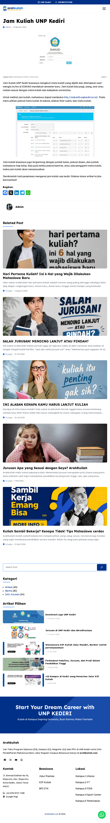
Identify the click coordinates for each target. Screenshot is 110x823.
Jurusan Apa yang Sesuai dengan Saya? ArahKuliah (45, 468)
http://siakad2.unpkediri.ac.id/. (81, 97)
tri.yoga (8, 291)
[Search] (101, 567)
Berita (8, 590)
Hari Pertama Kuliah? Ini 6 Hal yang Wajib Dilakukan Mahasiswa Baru (46, 276)
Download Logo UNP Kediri (60, 614)
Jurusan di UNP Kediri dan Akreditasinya (68, 630)
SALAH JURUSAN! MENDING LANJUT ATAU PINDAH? (46, 341)
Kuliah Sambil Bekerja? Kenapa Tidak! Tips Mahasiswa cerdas (53, 531)
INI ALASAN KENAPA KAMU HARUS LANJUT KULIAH (45, 405)
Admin (8, 27)
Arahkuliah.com (51, 814)
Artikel (8, 587)
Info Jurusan (12, 594)
